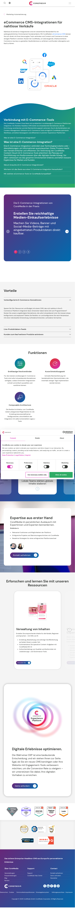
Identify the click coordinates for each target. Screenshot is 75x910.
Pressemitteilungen (10, 875)
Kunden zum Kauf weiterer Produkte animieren (23, 334)
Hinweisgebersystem (42, 892)
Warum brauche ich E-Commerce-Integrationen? (23, 165)
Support (29, 873)
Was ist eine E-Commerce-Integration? (19, 138)
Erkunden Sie (22, 663)
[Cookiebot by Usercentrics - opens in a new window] (64, 432)
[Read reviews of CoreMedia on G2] (46, 840)
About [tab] (62, 438)
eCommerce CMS (59, 34)
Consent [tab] (13, 438)
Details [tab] (37, 438)
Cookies (11, 892)
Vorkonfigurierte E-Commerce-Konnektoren (22, 300)
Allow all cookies (61, 475)
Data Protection (8, 455)
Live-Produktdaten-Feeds (15, 329)
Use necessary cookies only (37, 475)
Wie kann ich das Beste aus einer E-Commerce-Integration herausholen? (33, 169)
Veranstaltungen (9, 873)
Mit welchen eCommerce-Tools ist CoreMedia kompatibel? (27, 174)
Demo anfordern (22, 786)
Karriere (6, 880)
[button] (67, 231)
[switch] (28, 466)
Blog (5, 878)
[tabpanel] (37, 148)
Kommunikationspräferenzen (26, 892)
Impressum (69, 892)
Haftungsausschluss (58, 892)
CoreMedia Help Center (34, 875)
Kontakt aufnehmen (21, 555)
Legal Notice (19, 455)
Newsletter (53, 878)
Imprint (28, 455)
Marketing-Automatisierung (16, 14)
